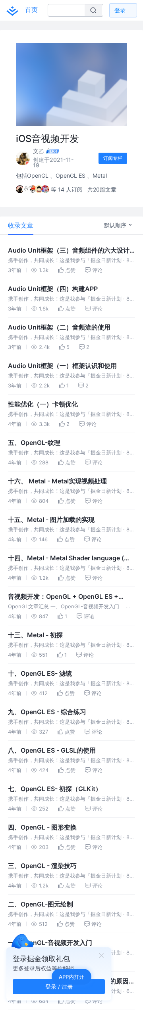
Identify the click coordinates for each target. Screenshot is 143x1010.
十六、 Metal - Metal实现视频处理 (57, 481)
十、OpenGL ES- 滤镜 (40, 673)
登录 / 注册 (59, 986)
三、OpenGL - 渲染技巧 (42, 866)
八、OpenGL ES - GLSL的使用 (52, 750)
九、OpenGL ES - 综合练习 (47, 712)
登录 (120, 10)
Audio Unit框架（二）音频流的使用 (59, 327)
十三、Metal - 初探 (35, 635)
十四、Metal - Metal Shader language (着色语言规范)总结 (69, 558)
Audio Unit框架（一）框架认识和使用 (62, 366)
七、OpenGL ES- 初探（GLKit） (55, 789)
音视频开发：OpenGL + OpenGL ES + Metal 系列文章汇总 (63, 596)
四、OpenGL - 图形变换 (42, 827)
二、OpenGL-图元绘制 (40, 904)
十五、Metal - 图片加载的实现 (51, 519)
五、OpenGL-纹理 (34, 443)
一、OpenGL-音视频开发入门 (50, 943)
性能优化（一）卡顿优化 (43, 404)
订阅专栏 (112, 158)
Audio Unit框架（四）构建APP (53, 289)
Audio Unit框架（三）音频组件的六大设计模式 (68, 250)
